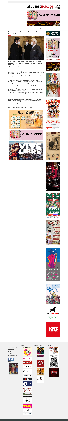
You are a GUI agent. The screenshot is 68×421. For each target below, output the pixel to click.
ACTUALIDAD (13, 28)
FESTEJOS (17, 28)
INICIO (8, 28)
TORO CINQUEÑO (48, 28)
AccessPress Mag (33, 419)
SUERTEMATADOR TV (34, 28)
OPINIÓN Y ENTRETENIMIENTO (25, 28)
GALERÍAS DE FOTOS (41, 28)
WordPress (27, 419)
